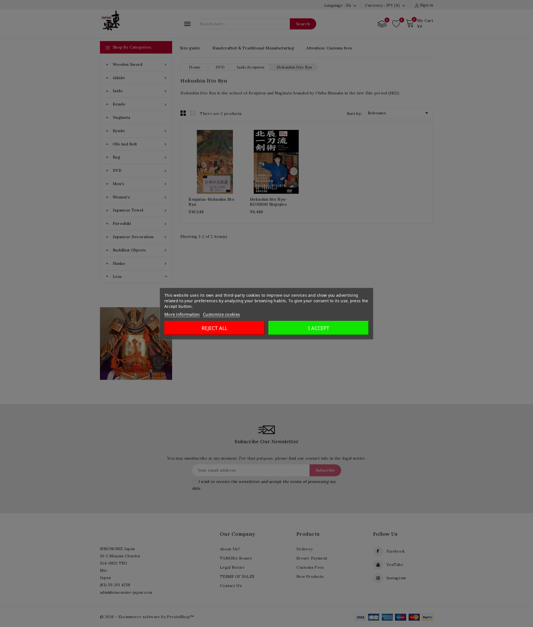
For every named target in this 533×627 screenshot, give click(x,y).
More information (182, 314)
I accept (318, 327)
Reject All (214, 327)
